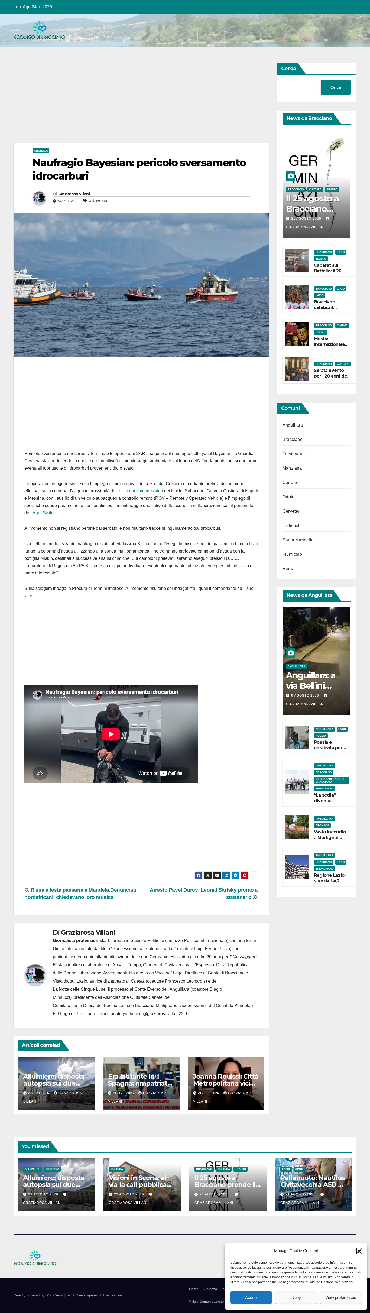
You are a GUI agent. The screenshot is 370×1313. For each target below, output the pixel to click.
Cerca (288, 69)
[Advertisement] (141, 103)
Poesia (321, 735)
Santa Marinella (298, 540)
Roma (288, 568)
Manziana (292, 468)
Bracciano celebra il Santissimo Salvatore (325, 310)
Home (193, 1289)
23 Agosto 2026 (43, 1194)
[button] (359, 1250)
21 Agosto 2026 (306, 218)
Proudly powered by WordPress (39, 1295)
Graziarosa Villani (74, 193)
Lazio (320, 295)
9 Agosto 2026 (305, 695)
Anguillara (293, 425)
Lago (341, 252)
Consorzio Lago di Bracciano (330, 780)
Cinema (342, 325)
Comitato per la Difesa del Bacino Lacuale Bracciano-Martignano (115, 1005)
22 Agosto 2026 (129, 1194)
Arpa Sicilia (44, 513)
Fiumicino (292, 554)
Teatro (332, 189)
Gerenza (210, 1289)
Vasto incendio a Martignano (330, 834)
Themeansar (112, 1295)
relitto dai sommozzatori (140, 491)
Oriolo (288, 497)
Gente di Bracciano (226, 973)
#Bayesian (99, 200)
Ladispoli (292, 525)
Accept (251, 1297)
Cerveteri (292, 511)
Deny (296, 1297)
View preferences (340, 1297)
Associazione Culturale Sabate (133, 997)
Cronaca (41, 150)
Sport (300, 1169)
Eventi (321, 332)
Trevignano (294, 453)
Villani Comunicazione (206, 1301)
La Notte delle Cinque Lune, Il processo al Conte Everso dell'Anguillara (121, 989)
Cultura (315, 189)
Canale (290, 482)
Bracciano (296, 189)
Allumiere (32, 1169)
